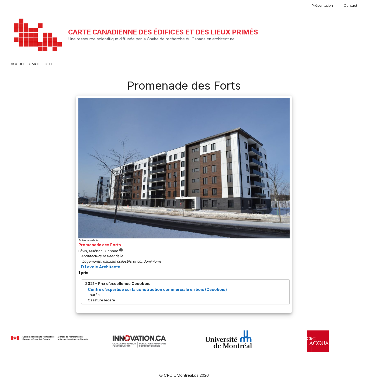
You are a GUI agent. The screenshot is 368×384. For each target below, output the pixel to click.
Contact (350, 5)
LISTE (48, 64)
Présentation (322, 5)
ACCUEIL (18, 64)
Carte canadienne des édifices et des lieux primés (163, 32)
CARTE (34, 64)
